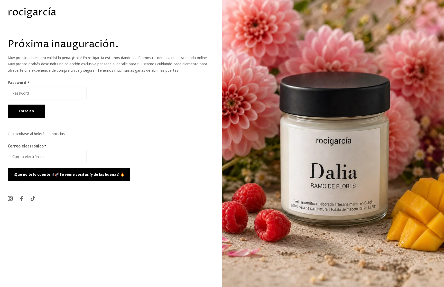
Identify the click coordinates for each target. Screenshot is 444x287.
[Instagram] (10, 198)
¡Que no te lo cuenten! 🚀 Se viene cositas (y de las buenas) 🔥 (69, 174)
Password (18, 82)
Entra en (26, 110)
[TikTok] (33, 198)
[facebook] (21, 198)
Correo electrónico (27, 146)
